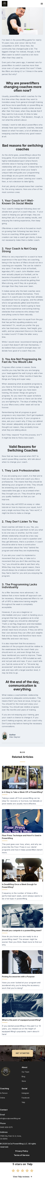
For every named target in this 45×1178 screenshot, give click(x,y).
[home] (4, 3)
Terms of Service (21, 1155)
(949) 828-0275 (6, 1127)
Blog (23, 1076)
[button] (41, 3)
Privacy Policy (21, 1151)
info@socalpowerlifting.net (10, 1118)
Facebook (26, 1098)
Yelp (23, 1102)
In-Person (4, 1093)
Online (2, 1098)
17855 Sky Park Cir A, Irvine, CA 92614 (10, 1137)
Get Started (22, 1053)
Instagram (25, 1093)
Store (24, 1081)
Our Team (25, 1072)
